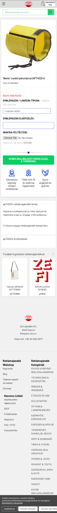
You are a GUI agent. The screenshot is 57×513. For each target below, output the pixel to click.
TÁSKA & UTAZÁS (40, 444)
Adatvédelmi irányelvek (12, 503)
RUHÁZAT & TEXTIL (41, 464)
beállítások (9, 508)
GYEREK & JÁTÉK (40, 458)
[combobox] (28, 12)
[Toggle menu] (3, 3)
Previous (49, 254)
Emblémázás (10, 413)
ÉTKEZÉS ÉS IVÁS (40, 395)
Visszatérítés (10, 430)
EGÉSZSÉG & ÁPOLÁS (42, 424)
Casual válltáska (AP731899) (15, 288)
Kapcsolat (8, 368)
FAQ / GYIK (9, 424)
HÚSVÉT (35, 484)
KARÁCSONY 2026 (40, 478)
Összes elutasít (28, 508)
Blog (5, 373)
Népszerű (9, 419)
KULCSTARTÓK (39, 401)
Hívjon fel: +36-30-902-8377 (28, 338)
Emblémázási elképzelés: (18, 118)
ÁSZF (6, 408)
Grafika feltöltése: (15, 132)
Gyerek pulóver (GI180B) (42, 288)
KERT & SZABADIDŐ (41, 438)
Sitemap (7, 388)
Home (17, 225)
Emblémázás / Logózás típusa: (26, 102)
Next (52, 254)
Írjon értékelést (10, 82)
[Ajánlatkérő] (48, 3)
